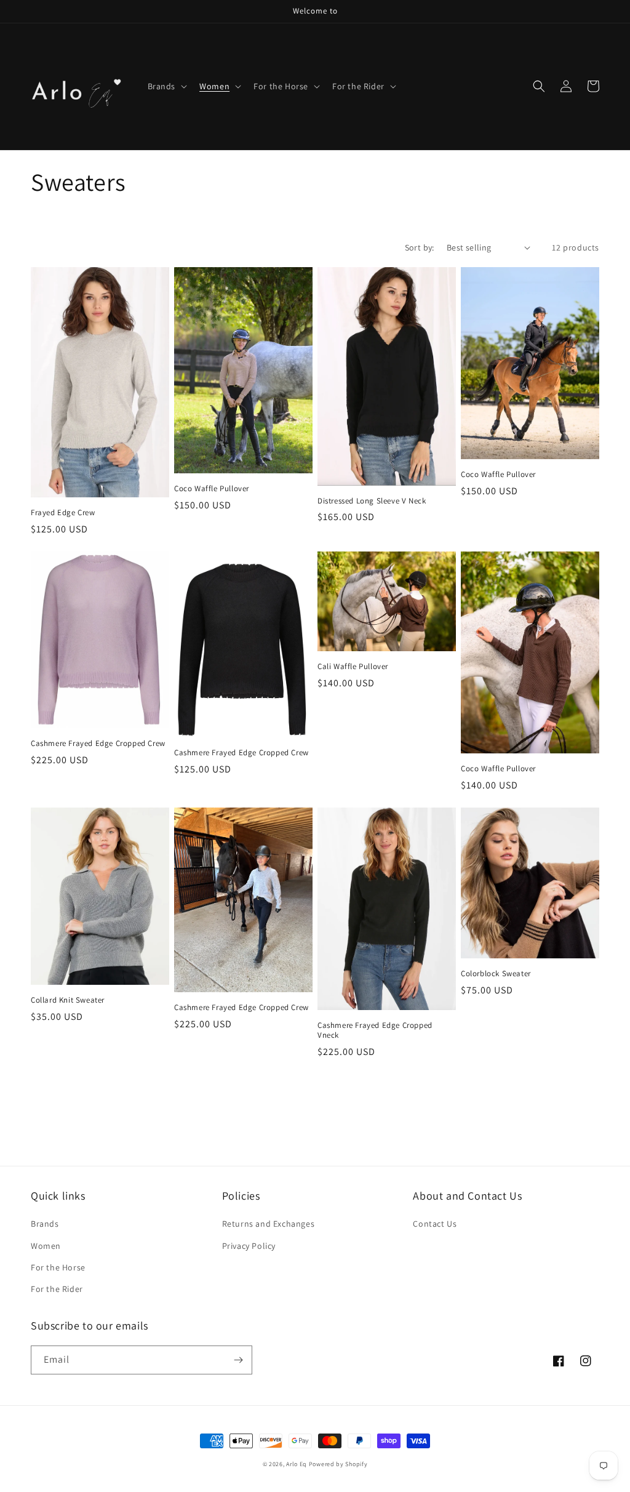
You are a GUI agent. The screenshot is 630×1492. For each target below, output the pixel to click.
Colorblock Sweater (496, 974)
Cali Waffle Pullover (352, 667)
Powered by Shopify (338, 1464)
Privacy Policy (249, 1245)
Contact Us (435, 1223)
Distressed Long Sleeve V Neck (371, 501)
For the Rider (57, 1288)
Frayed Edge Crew (63, 513)
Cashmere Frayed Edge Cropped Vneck (375, 1031)
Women (46, 1245)
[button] (166, 86)
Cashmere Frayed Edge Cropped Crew (98, 743)
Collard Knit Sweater (68, 1000)
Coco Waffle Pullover (211, 489)
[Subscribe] (238, 1360)
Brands (45, 1223)
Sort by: (419, 247)
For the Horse (58, 1267)
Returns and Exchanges (268, 1223)
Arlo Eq (296, 1464)
